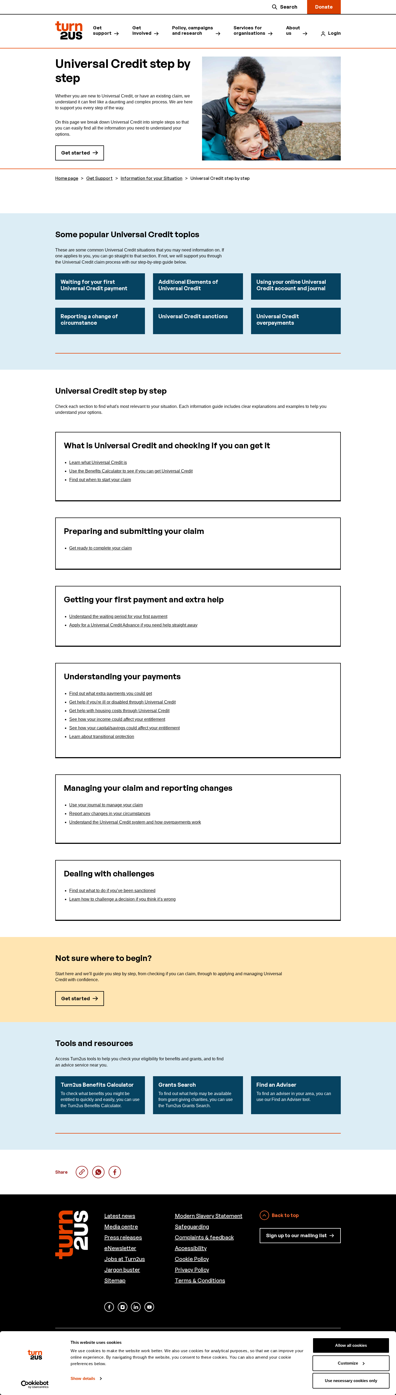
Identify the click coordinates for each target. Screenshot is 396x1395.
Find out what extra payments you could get (110, 693)
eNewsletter (120, 1248)
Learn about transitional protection (101, 736)
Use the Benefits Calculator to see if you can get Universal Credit (131, 471)
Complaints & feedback (204, 1237)
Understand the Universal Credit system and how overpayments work (135, 822)
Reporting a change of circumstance (89, 319)
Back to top (285, 1215)
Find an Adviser (276, 1084)
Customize (348, 1363)
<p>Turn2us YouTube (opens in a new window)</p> (149, 1307)
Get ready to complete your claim (100, 548)
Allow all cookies (351, 1345)
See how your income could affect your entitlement (117, 719)
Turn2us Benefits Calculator (97, 1084)
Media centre (121, 1226)
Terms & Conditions (200, 1280)
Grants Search (177, 1084)
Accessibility (191, 1248)
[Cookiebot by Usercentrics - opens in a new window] (34, 1384)
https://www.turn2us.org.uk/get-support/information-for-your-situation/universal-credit (82, 1172)
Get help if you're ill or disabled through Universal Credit (122, 702)
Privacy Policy (192, 1269)
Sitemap (115, 1280)
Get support (102, 30)
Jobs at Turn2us (124, 1259)
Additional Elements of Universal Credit (188, 285)
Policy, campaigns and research (192, 30)
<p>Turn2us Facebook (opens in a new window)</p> (109, 1307)
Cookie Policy (192, 1259)
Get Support (99, 178)
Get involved (141, 30)
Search (288, 7)
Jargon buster (122, 1269)
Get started (75, 153)
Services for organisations (249, 30)
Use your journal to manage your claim (106, 805)
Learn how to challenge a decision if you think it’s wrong (122, 899)
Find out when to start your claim (100, 479)
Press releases (123, 1237)
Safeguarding (192, 1226)
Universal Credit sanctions (193, 316)
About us (293, 30)
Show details (83, 1378)
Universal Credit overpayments (277, 319)
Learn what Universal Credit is (98, 462)
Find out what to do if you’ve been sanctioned (112, 890)
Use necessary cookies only (351, 1380)
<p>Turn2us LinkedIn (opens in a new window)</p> (136, 1307)
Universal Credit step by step (98, 1172)
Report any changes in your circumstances (109, 813)
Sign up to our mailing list (296, 1235)
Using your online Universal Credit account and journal (291, 285)
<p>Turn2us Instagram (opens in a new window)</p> (122, 1307)
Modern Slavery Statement (208, 1215)
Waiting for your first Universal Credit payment (94, 285)
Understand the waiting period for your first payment (118, 616)
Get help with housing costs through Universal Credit (119, 710)
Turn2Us (68, 30)
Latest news (119, 1215)
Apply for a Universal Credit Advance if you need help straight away (133, 625)
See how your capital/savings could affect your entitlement (124, 728)
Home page (66, 178)
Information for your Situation (151, 178)
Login (334, 33)
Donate (324, 7)
